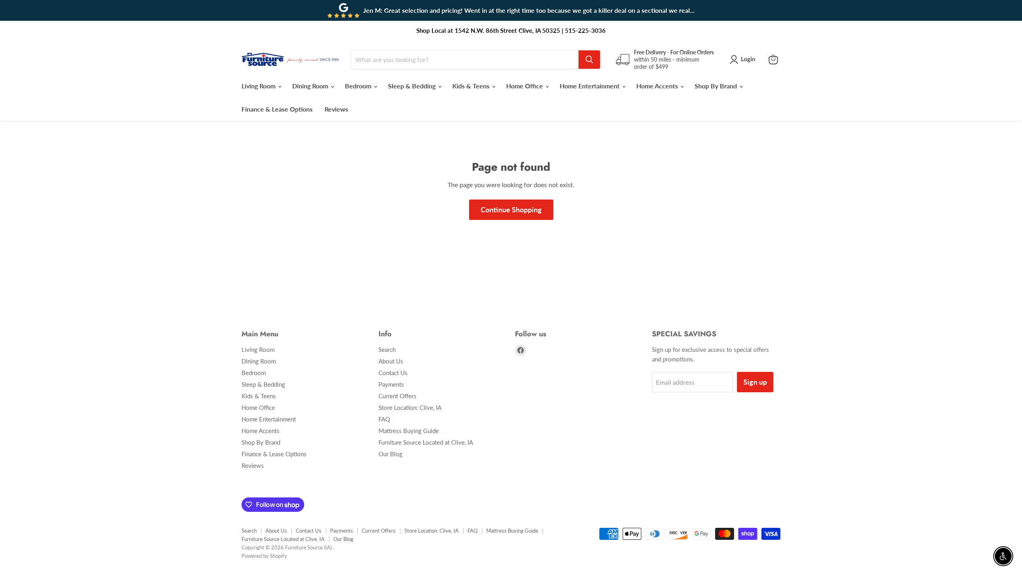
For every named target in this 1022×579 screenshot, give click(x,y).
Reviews (336, 109)
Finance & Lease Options (277, 109)
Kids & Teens (471, 86)
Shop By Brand (717, 86)
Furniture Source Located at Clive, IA (425, 442)
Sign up (755, 381)
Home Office (525, 86)
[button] (744, 59)
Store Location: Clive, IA (410, 407)
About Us (390, 361)
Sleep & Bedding (412, 86)
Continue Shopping (511, 209)
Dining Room (311, 86)
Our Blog (390, 453)
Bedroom (359, 86)
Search (387, 349)
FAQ (384, 419)
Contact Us (393, 372)
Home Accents (657, 86)
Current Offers (397, 395)
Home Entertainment (590, 86)
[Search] (589, 59)
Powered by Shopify (264, 556)
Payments (391, 384)
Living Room (259, 86)
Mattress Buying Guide (408, 430)
